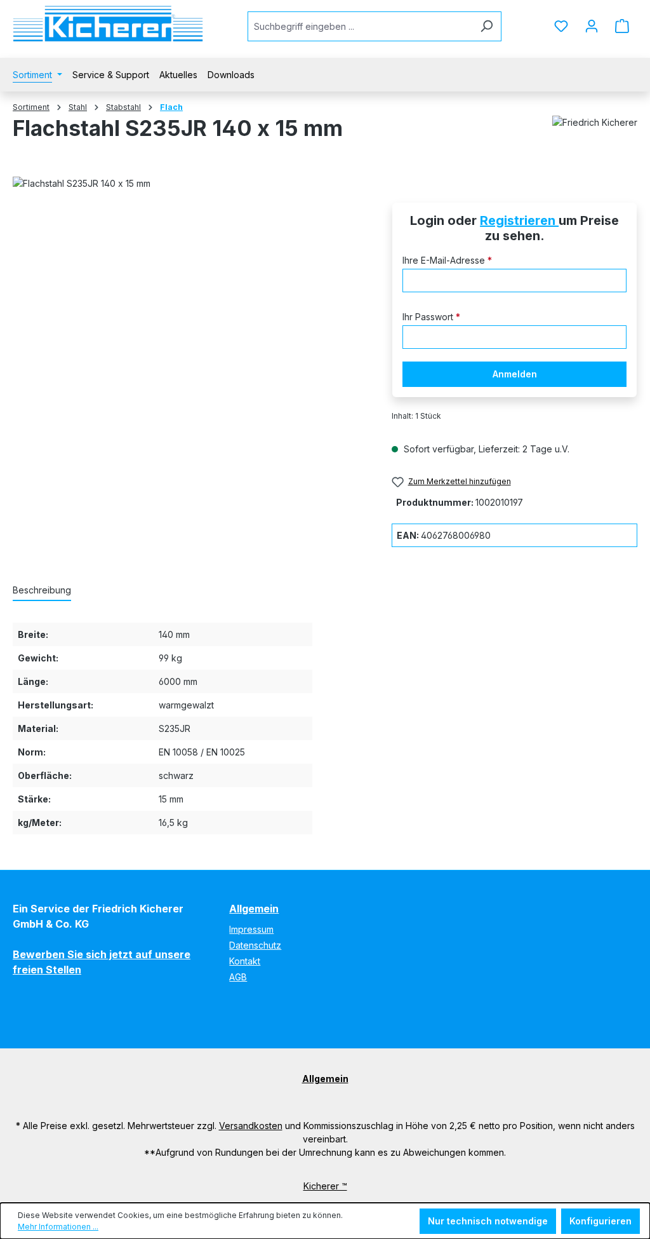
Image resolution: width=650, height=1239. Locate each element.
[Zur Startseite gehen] (108, 24)
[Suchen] (486, 26)
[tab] (42, 590)
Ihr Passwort (431, 316)
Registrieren (519, 220)
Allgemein (254, 908)
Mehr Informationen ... (58, 1226)
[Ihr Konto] (591, 26)
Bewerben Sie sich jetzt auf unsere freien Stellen (101, 962)
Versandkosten (250, 1125)
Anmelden (515, 374)
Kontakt (244, 961)
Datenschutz (255, 945)
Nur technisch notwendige (488, 1220)
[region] (189, 335)
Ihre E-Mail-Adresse (447, 260)
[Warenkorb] (622, 26)
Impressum (251, 929)
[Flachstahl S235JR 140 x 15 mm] (189, 335)
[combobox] (360, 26)
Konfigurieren (600, 1220)
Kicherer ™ (325, 1186)
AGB (238, 977)
